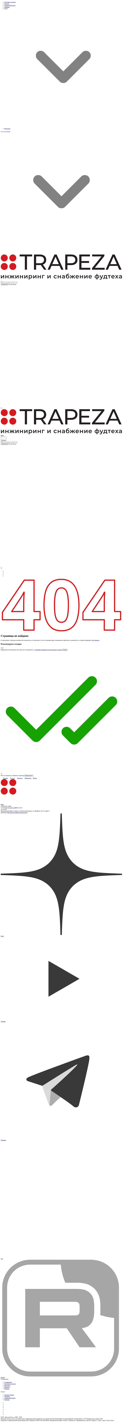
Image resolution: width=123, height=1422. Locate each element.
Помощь (6, 7)
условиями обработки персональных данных (48, 650)
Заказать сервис (9, 1395)
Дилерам (7, 1396)
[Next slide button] (3, 648)
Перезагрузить (29, 775)
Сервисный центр (9, 5)
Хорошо (65, 650)
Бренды (6, 4)
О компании (8, 1382)
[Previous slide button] (1, 648)
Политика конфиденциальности (18, 812)
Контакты (7, 128)
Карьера (6, 1388)
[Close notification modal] (1, 774)
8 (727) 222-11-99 (11, 808)
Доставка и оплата (10, 2)
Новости (7, 1387)
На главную (95, 640)
